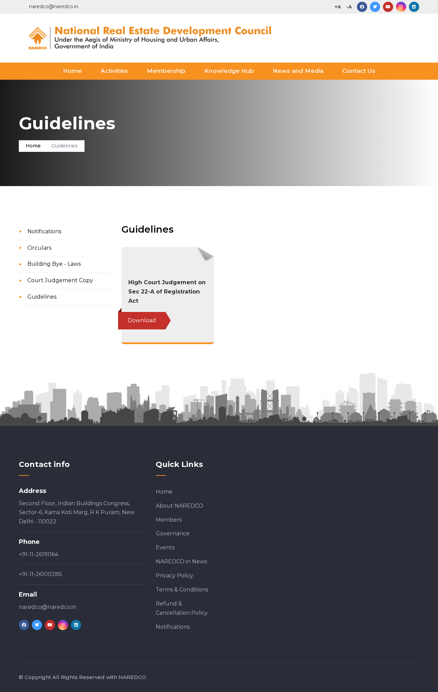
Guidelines (41, 296)
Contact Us (358, 70)
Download (142, 320)
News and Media (298, 70)
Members (169, 520)
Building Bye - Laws (54, 264)
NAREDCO (132, 677)
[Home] (168, 36)
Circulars (39, 248)
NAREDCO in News (181, 561)
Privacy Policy (174, 575)
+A (338, 7)
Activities (114, 70)
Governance (173, 533)
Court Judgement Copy (60, 280)
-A (349, 7)
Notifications (44, 231)
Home (72, 70)
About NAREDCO (179, 505)
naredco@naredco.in (47, 607)
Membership (166, 70)
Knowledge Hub (229, 70)
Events (165, 547)
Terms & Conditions (182, 589)
